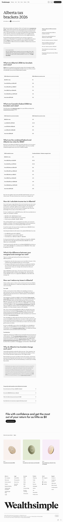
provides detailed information (20, 336)
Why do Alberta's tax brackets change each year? (49, 50)
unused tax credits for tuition (19, 328)
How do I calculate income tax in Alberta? (50, 40)
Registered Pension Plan (24, 338)
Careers (6, 484)
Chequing (12, 2)
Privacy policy (16, 480)
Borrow (22, 2)
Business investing (25, 491)
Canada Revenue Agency (8, 109)
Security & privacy (16, 485)
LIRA (24, 486)
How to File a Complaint (26, 517)
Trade (19, 2)
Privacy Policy (40, 516)
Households (35, 492)
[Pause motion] (61, 520)
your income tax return (13, 315)
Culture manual (8, 482)
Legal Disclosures (16, 516)
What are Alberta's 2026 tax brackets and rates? (49, 29)
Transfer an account (54, 480)
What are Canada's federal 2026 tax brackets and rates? (49, 33)
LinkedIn (45, 484)
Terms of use (16, 482)
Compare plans (54, 487)
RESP (24, 484)
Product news (35, 494)
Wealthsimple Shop (7, 492)
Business (25, 2)
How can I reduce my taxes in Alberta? (49, 46)
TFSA (24, 480)
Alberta (5, 67)
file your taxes (20, 311)
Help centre (54, 483)
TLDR (6, 494)
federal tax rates (16, 108)
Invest (16, 2)
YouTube (45, 482)
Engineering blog (8, 486)
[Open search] (49, 2)
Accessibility (16, 477)
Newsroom (7, 480)
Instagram (45, 477)
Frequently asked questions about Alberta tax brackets (50, 53)
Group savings (26, 488)
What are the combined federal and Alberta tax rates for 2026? (48, 37)
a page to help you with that (25, 375)
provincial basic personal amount (23, 304)
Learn (53, 489)
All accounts (26, 493)
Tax (33, 490)
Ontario (8, 40)
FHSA (25, 482)
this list (20, 341)
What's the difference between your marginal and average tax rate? (48, 43)
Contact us (53, 477)
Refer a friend (54, 485)
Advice (34, 488)
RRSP (24, 477)
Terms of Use (34, 516)
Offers (28, 2)
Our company (7, 477)
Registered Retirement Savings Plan (10, 340)
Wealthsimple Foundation (7, 489)
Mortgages (35, 486)
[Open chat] (58, 520)
